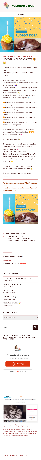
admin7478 (27, 56)
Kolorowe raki (23, 5)
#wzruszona (11, 242)
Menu (22, 14)
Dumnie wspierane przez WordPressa (15, 455)
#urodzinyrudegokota (25, 240)
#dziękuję (10, 236)
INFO (8, 233)
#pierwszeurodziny (14, 238)
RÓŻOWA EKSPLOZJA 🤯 (12, 303)
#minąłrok (19, 236)
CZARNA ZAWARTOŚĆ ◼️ (12, 284)
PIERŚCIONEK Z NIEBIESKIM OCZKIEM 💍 (18, 278)
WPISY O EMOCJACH (18, 233)
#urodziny (10, 240)
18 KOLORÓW (8, 291)
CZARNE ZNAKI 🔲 (10, 297)
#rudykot (27, 238)
